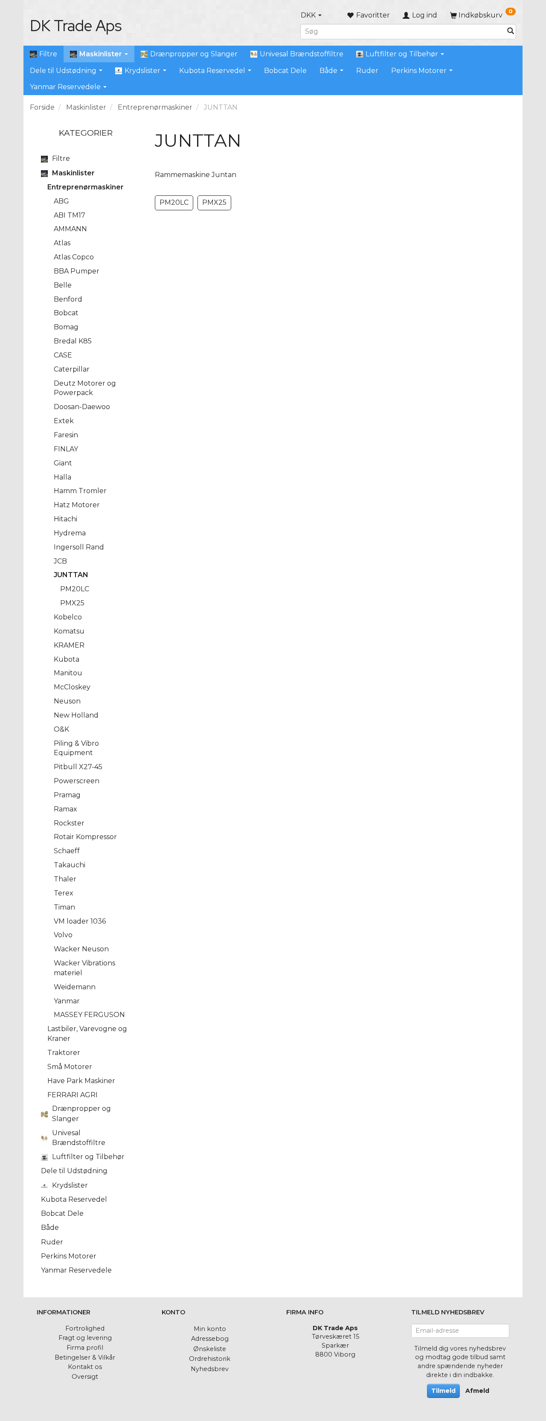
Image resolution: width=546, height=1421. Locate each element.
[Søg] (510, 31)
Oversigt (85, 1376)
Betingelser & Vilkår (85, 1357)
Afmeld (477, 1391)
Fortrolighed (85, 1328)
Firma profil (85, 1347)
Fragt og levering (85, 1338)
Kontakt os (85, 1367)
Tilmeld (443, 1391)
